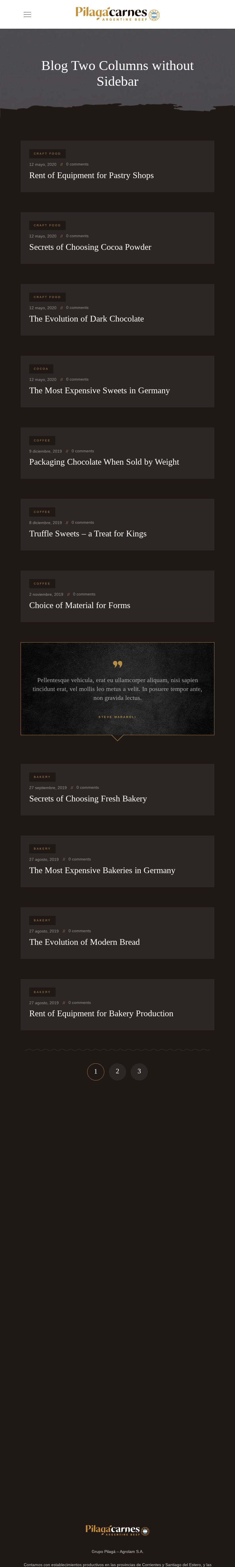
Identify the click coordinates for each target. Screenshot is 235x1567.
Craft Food (47, 153)
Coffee (42, 440)
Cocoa (41, 368)
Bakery (42, 776)
